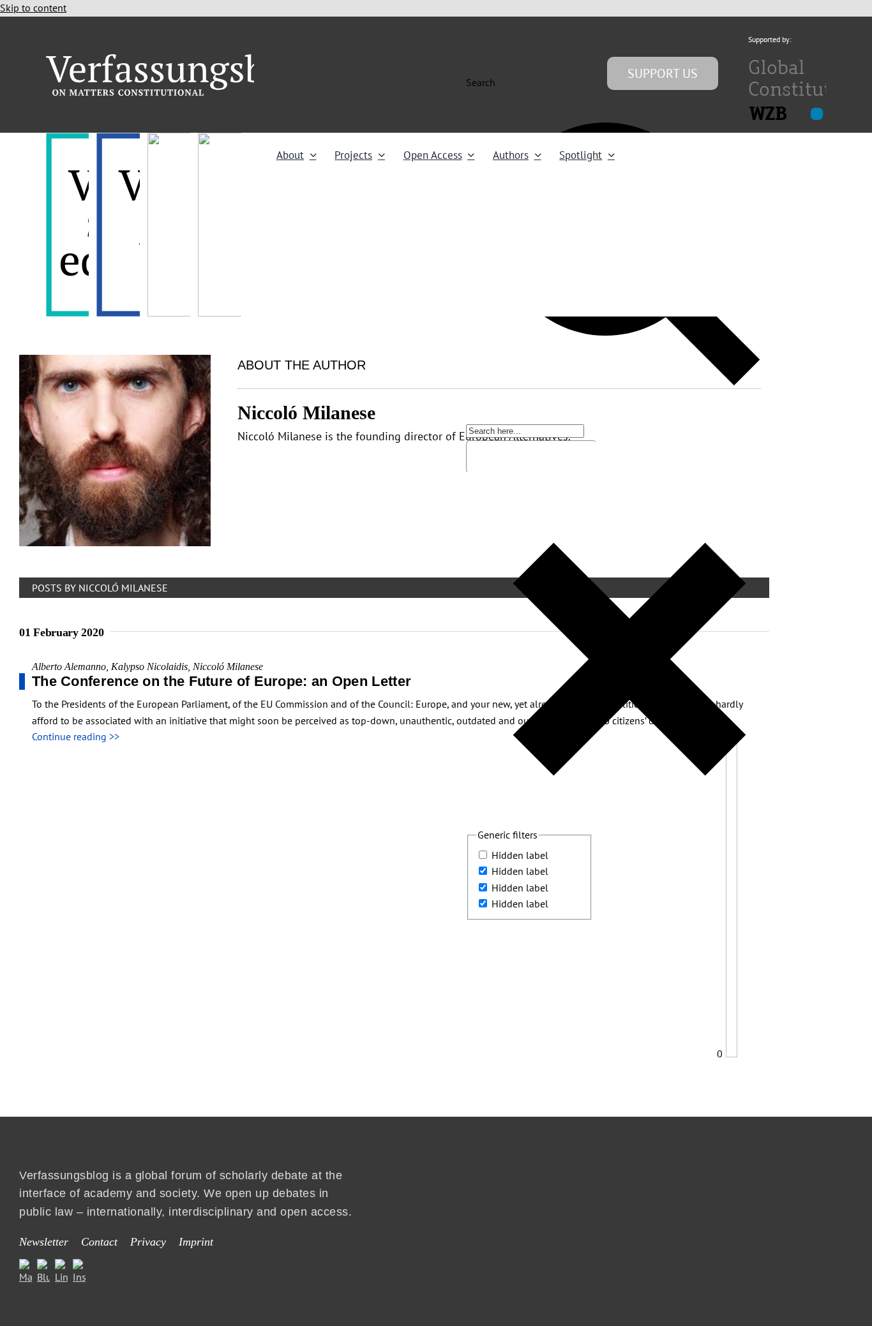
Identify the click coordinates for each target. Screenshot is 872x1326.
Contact (99, 1241)
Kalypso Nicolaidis (149, 666)
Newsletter (43, 1241)
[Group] (181, 59)
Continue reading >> (75, 736)
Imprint (196, 1241)
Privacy (148, 1241)
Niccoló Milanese (228, 666)
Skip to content (33, 7)
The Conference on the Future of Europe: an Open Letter (221, 681)
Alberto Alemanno (69, 666)
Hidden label (520, 855)
